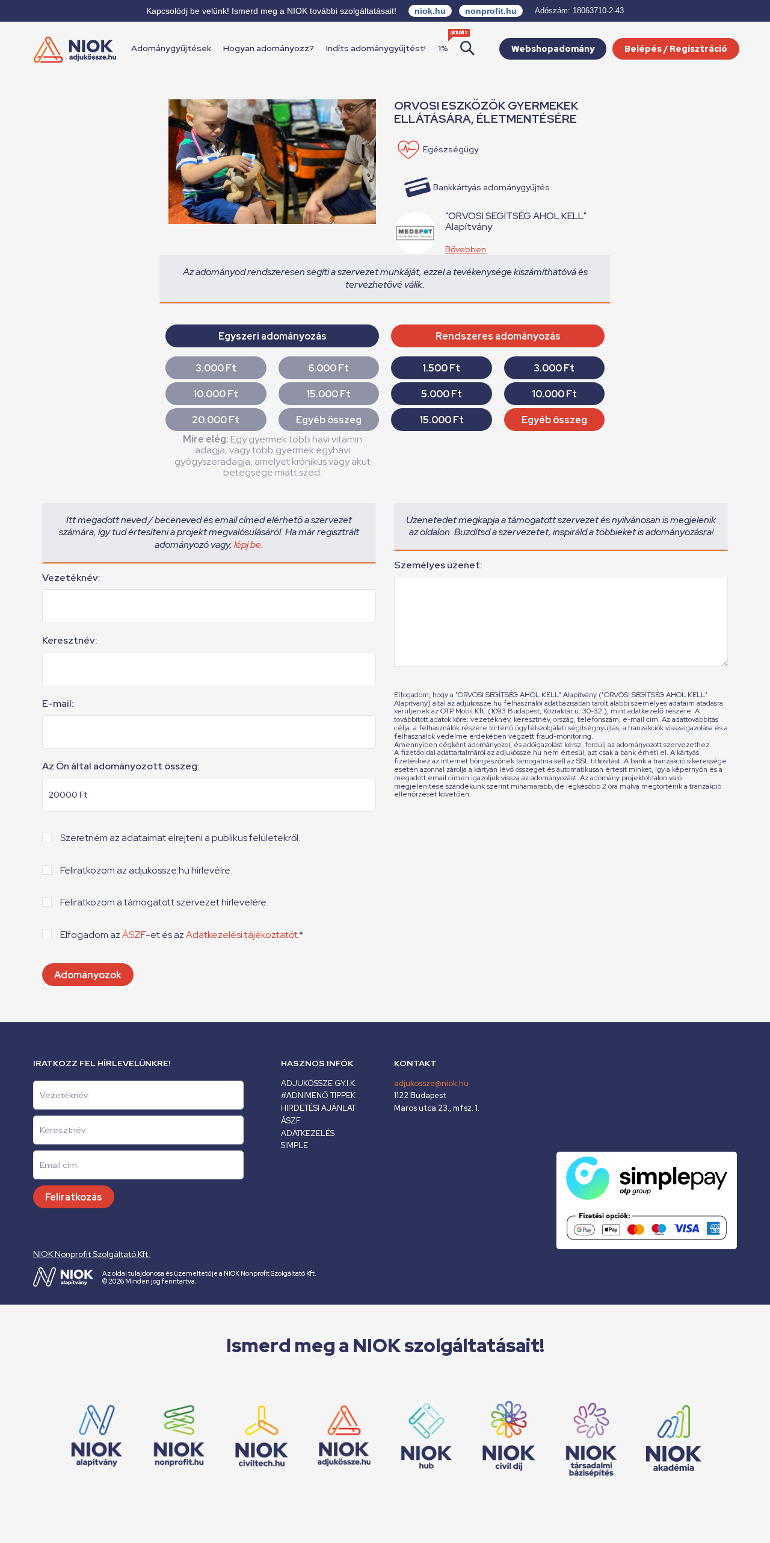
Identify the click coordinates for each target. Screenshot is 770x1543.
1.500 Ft (441, 368)
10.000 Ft (215, 394)
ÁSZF (134, 934)
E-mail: (58, 703)
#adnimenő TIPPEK (318, 1095)
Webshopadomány (552, 48)
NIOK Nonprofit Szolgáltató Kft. (91, 1254)
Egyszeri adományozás (272, 336)
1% (443, 48)
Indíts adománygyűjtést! (376, 48)
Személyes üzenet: (438, 565)
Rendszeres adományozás (498, 336)
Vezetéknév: (71, 578)
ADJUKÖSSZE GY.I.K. (319, 1083)
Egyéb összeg (329, 420)
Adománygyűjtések (171, 48)
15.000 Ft (328, 394)
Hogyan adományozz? (268, 48)
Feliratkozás (73, 1197)
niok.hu (430, 11)
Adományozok (88, 975)
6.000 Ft (328, 368)
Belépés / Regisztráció (675, 48)
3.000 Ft (216, 368)
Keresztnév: (69, 640)
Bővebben (465, 249)
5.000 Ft (441, 394)
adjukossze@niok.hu (431, 1083)
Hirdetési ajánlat (318, 1108)
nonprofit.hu (491, 11)
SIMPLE (294, 1145)
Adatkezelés (307, 1133)
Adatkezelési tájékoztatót (242, 934)
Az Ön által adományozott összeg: (121, 766)
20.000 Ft (215, 420)
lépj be (247, 544)
